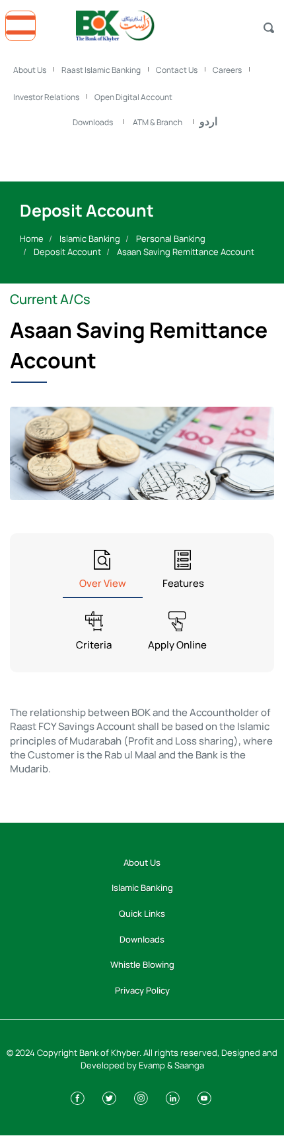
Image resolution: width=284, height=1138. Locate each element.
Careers (227, 70)
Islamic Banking (89, 238)
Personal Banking (170, 238)
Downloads (93, 122)
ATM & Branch (157, 122)
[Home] (142, 22)
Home (32, 238)
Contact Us (176, 70)
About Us (29, 70)
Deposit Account (67, 252)
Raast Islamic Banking (101, 70)
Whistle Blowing (142, 964)
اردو (208, 121)
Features (183, 583)
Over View (102, 583)
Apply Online (177, 645)
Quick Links (142, 913)
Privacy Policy (142, 990)
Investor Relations (46, 97)
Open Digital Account (133, 97)
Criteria (94, 645)
